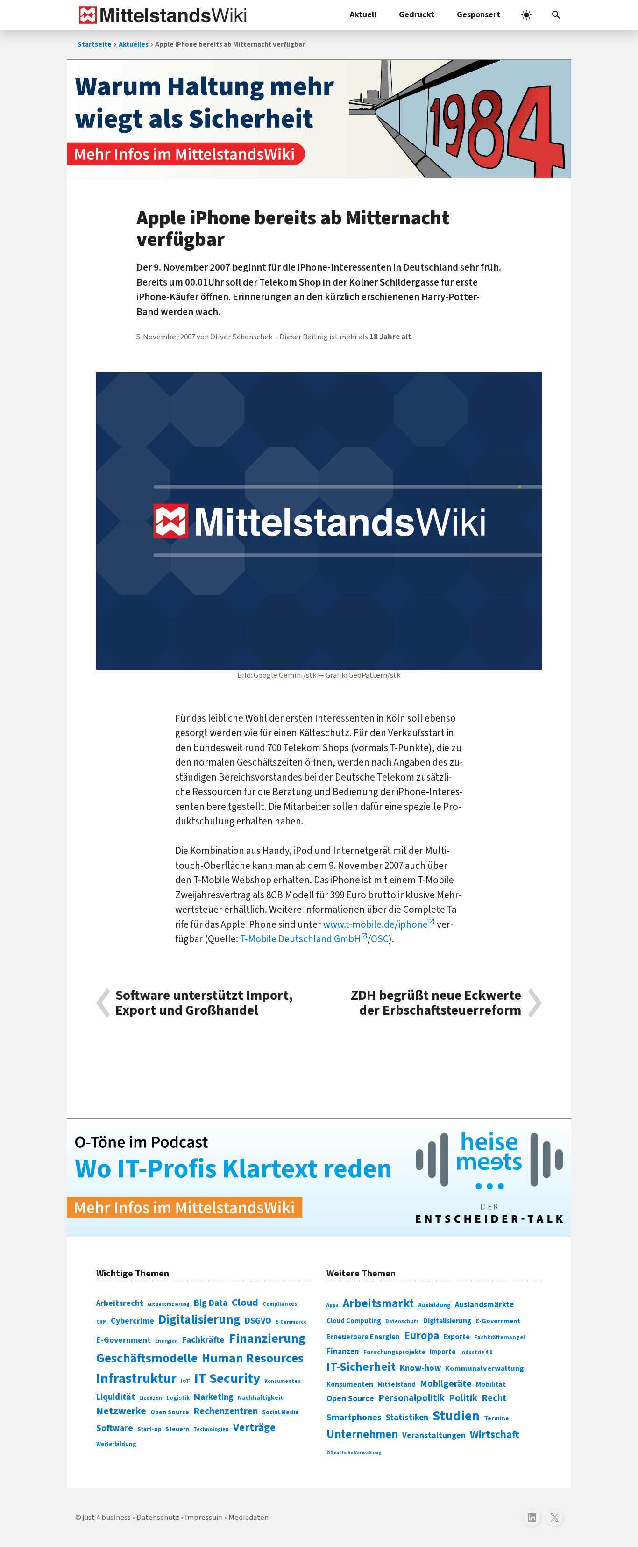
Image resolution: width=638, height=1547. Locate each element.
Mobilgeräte (446, 1383)
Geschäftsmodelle (147, 1358)
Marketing (214, 1397)
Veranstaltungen (434, 1435)
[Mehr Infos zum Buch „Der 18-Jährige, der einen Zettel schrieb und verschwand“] (319, 119)
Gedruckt (416, 15)
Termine (496, 1418)
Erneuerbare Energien (363, 1337)
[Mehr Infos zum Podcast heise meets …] (319, 1178)
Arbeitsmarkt (378, 1303)
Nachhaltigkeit (261, 1398)
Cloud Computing (353, 1321)
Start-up (149, 1429)
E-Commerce (291, 1321)
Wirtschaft (494, 1434)
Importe (443, 1352)
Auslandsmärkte (484, 1305)
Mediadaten (248, 1517)
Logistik (178, 1398)
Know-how (420, 1368)
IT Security (227, 1379)
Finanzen (342, 1351)
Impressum (204, 1517)
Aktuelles (134, 45)
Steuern (177, 1429)
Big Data (210, 1303)
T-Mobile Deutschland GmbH (300, 939)
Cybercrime (132, 1321)
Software (114, 1428)
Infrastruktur (136, 1379)
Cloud (245, 1302)
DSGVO (258, 1321)
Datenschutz (402, 1321)
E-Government (123, 1340)
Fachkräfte (203, 1339)
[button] (556, 15)
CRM (101, 1321)
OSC (380, 939)
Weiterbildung (116, 1444)
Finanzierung (267, 1338)
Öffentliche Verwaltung (354, 1452)
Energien (166, 1341)
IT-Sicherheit (361, 1367)
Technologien (211, 1429)
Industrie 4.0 (476, 1352)
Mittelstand (396, 1384)
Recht (494, 1398)
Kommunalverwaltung (484, 1368)
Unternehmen (362, 1434)
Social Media (280, 1412)
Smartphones (354, 1417)
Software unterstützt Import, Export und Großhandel (204, 1003)
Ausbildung (434, 1305)
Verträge (254, 1427)
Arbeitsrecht (119, 1303)
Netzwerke (121, 1411)
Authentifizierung (169, 1304)
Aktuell (363, 15)
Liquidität (115, 1397)
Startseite (95, 45)
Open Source (169, 1412)
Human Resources (253, 1358)
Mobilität (491, 1384)
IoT (185, 1381)
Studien (456, 1416)
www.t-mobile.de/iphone (375, 924)
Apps (332, 1305)
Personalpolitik (411, 1398)
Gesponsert (478, 15)
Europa (421, 1335)
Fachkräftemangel (499, 1337)
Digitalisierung (199, 1320)
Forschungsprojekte (394, 1352)
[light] (526, 15)
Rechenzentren (225, 1411)
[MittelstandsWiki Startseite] (161, 15)
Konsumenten (282, 1381)
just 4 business (107, 1517)
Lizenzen (150, 1398)
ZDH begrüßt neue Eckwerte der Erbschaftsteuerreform (436, 1003)
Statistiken (407, 1417)
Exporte (456, 1337)
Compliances (279, 1304)
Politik (463, 1398)
